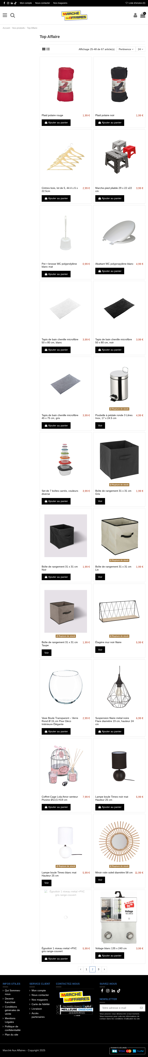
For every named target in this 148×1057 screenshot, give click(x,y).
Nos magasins (60, 3)
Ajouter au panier (58, 122)
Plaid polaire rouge (52, 115)
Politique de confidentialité (13, 1028)
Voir (100, 425)
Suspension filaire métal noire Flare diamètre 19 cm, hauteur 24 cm (114, 721)
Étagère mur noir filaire (108, 642)
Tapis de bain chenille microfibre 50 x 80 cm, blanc (60, 341)
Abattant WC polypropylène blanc (114, 263)
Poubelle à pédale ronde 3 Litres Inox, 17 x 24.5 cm (113, 417)
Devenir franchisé (10, 1000)
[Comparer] (65, 110)
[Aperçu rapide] (70, 110)
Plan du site (11, 1034)
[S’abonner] (141, 1008)
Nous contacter (43, 3)
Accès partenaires (38, 1015)
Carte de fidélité (41, 1004)
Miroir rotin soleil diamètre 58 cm (114, 872)
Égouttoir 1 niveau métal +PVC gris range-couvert (59, 950)
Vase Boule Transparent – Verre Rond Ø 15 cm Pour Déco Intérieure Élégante (60, 721)
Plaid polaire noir (104, 115)
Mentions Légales (10, 1020)
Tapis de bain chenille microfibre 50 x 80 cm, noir (113, 341)
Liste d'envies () (136, 3)
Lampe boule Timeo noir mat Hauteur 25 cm (111, 798)
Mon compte (26, 3)
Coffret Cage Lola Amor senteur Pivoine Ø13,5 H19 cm (60, 798)
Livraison (37, 1008)
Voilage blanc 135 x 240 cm (111, 948)
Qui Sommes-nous (13, 992)
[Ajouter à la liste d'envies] (60, 110)
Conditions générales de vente (12, 1010)
